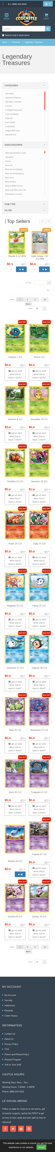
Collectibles (10, 127)
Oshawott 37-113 (15, 667)
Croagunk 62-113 (39, 792)
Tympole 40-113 (39, 667)
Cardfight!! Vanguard (13, 110)
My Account (10, 995)
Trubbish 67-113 (39, 854)
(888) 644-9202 (17, 1091)
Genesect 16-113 (39, 481)
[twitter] (13, 1129)
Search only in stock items (17, 35)
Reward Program (13, 1059)
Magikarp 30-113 (15, 605)
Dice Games (10, 122)
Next (28, 304)
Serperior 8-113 (15, 419)
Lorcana (8, 106)
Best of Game (10, 182)
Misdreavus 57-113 (39, 730)
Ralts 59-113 (15, 792)
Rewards (9, 1010)
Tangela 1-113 (15, 357)
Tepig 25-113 (39, 543)
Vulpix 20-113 (15, 543)
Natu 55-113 (15, 730)
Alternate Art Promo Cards (15, 153)
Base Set (8, 165)
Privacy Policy (11, 1044)
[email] (21, 1129)
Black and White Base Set (15, 190)
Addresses (10, 1005)
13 (45, 299)
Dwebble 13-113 (15, 481)
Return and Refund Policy (17, 1054)
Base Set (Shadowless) (14, 174)
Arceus (8, 161)
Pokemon (16, 42)
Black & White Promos (14, 186)
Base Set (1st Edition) (13, 169)
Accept (41, 1147)
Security (8, 1000)
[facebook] (5, 1129)
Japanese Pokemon (13, 98)
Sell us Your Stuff (13, 1064)
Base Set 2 (9, 178)
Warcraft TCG (10, 135)
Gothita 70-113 (39, 916)
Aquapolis (9, 157)
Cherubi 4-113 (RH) (17, 256)
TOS (7, 1049)
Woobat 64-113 (15, 861)
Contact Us (10, 1034)
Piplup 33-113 (39, 605)
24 (37, 961)
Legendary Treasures (34, 42)
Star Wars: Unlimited (13, 102)
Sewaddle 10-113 (39, 419)
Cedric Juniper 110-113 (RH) (40, 257)
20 (37, 308)
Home (4, 42)
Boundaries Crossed (13, 194)
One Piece (9, 94)
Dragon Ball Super (12, 131)
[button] (48, 3)
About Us (9, 1039)
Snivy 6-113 (39, 357)
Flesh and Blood (11, 114)
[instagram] (29, 1129)
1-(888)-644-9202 (18, 3)
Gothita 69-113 (15, 916)
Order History (11, 1015)
